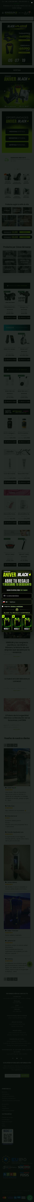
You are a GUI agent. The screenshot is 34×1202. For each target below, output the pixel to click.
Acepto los (13, 606)
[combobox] (5, 602)
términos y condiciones (16, 606)
